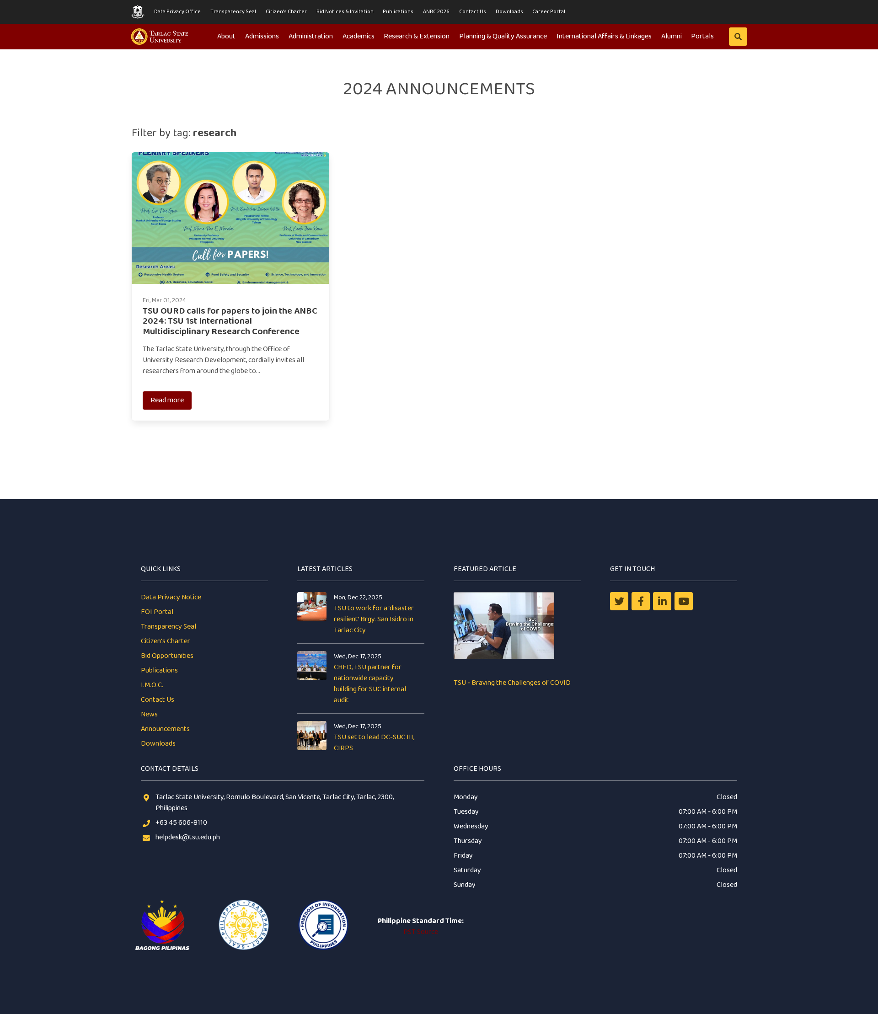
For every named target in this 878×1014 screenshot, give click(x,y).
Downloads (509, 11)
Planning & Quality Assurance (503, 36)
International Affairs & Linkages (604, 36)
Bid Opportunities (167, 656)
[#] (684, 601)
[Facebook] (641, 601)
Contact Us (472, 11)
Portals (702, 36)
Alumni (671, 36)
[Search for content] (738, 36)
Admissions (262, 36)
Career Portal (548, 11)
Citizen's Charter (286, 11)
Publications (398, 11)
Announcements (165, 729)
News (149, 714)
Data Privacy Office (177, 11)
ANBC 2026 (436, 11)
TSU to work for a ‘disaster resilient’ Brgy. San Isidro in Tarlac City (374, 619)
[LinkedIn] (662, 601)
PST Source (420, 932)
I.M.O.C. (152, 685)
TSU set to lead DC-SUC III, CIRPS (374, 742)
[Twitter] (619, 601)
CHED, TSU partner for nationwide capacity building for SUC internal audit (370, 684)
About (226, 36)
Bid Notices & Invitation (345, 11)
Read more (167, 400)
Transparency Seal (233, 11)
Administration (311, 36)
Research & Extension (417, 36)
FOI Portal (157, 612)
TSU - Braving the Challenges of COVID (512, 682)
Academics (359, 36)
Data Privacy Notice (171, 597)
